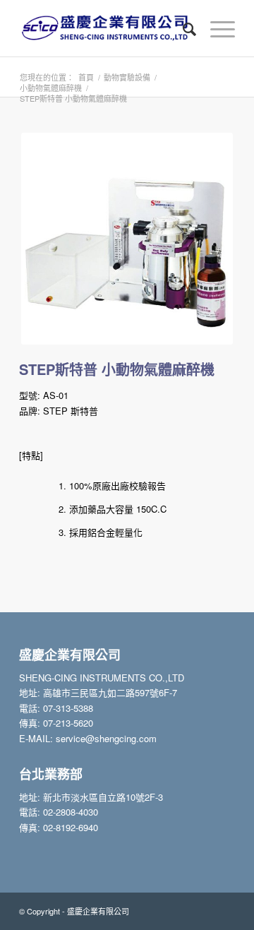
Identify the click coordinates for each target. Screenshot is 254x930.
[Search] (182, 28)
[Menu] (215, 28)
